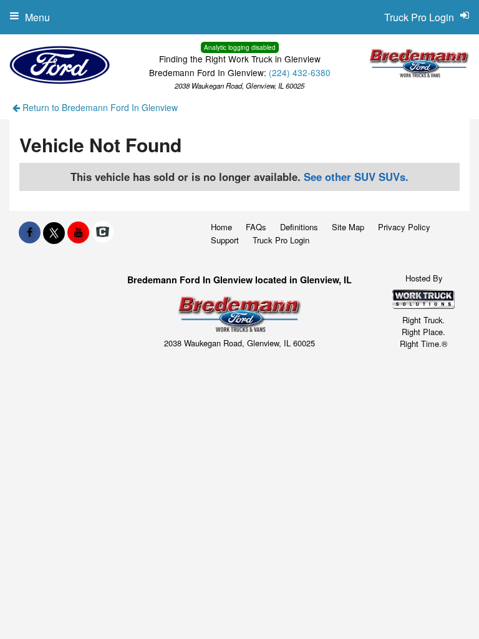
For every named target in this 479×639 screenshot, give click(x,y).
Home (221, 227)
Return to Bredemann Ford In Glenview (99, 107)
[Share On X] (54, 232)
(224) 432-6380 (300, 72)
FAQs (256, 227)
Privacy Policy (404, 227)
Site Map (348, 227)
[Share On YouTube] (78, 232)
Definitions (299, 227)
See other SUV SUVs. (356, 176)
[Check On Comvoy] (103, 232)
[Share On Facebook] (30, 232)
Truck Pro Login (281, 240)
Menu (37, 17)
